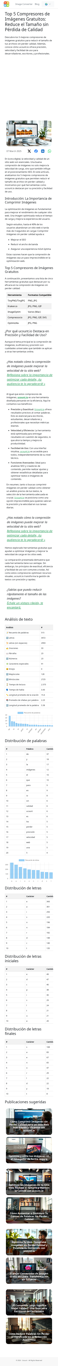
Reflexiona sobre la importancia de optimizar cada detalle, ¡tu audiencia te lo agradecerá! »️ (29, 379)
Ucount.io (39, 409)
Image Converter (24, 4)
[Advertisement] (29, 87)
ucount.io (23, 397)
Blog (37, 4)
